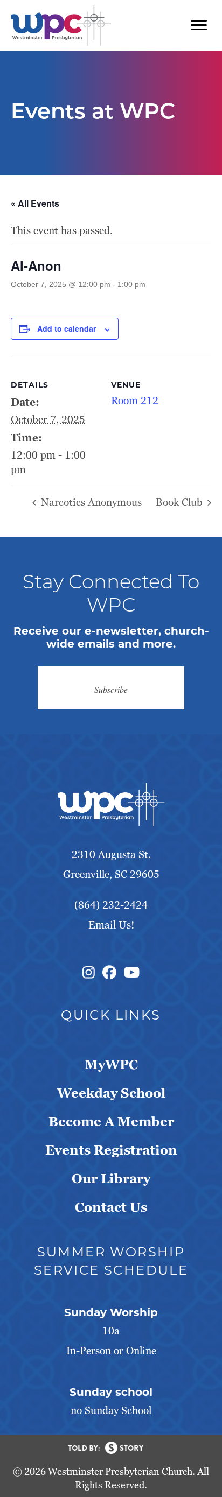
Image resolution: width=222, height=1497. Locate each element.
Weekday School (111, 1093)
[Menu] (198, 25)
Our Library (111, 1178)
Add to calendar (66, 328)
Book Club (180, 502)
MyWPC (111, 1064)
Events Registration (111, 1150)
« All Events (35, 203)
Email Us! (111, 925)
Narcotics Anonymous (90, 502)
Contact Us (111, 1207)
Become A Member (111, 1121)
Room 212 (134, 400)
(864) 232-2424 (111, 905)
